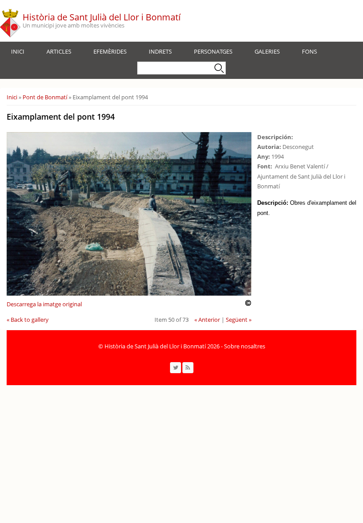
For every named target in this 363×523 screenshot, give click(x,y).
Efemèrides (110, 51)
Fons (309, 51)
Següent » (238, 320)
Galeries (267, 51)
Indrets (160, 51)
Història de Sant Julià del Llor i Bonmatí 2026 (162, 346)
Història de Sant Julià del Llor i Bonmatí (102, 17)
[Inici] (10, 20)
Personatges (213, 51)
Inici (17, 51)
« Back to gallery (28, 320)
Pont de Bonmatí (45, 97)
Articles (58, 51)
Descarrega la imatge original (44, 304)
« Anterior (207, 320)
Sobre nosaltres (244, 346)
